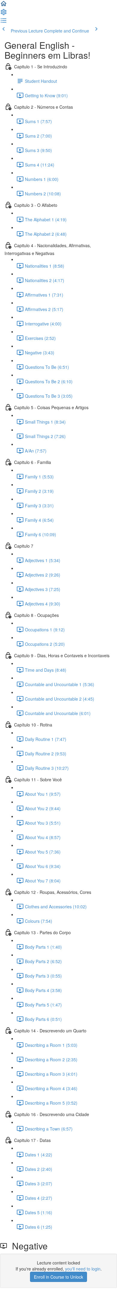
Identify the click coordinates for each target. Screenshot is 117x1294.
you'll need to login (82, 1269)
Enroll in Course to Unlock (58, 1277)
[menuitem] (3, 14)
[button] (3, 5)
